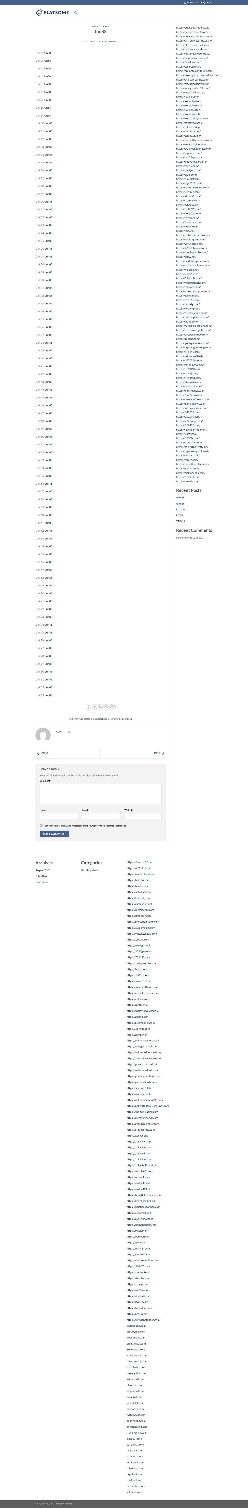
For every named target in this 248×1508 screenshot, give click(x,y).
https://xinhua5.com (138, 1272)
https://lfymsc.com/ (187, 217)
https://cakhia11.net (138, 1183)
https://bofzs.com (137, 969)
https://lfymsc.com (137, 1301)
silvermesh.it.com (137, 1361)
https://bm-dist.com (138, 1248)
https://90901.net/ (187, 273)
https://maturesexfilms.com (142, 1260)
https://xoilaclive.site (139, 1159)
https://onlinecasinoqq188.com (145, 1099)
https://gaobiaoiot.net (139, 903)
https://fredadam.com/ (189, 222)
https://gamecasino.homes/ (192, 57)
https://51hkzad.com (139, 891)
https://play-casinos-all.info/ (192, 44)
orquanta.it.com (136, 1486)
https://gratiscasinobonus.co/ (193, 53)
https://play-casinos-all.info (142, 1064)
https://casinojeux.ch (139, 1093)
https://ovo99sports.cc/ (189, 157)
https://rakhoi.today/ (188, 126)
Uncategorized (100, 26)
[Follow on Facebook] (201, 3)
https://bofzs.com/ (187, 433)
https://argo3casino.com (141, 1129)
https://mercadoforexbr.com (143, 921)
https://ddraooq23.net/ (189, 356)
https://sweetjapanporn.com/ (193, 291)
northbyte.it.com (136, 1367)
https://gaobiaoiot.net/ (189, 386)
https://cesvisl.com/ (187, 165)
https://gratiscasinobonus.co (143, 1076)
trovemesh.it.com (137, 1432)
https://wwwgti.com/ (188, 416)
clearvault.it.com (136, 1373)
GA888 (180, 497)
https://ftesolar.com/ (188, 200)
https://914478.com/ (188, 191)
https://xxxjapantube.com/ (191, 429)
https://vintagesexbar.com (142, 933)
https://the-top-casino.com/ (192, 79)
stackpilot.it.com (136, 1325)
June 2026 (41, 881)
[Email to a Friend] (101, 707)
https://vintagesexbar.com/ (192, 407)
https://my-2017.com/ (189, 183)
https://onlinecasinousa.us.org (144, 1052)
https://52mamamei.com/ (191, 403)
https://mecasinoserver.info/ (192, 83)
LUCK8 (180, 509)
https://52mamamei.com (141, 927)
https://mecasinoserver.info (142, 1117)
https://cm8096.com (138, 1290)
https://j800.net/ (186, 230)
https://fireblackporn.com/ (191, 312)
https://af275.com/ (187, 321)
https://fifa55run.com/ (189, 394)
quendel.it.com (135, 1402)
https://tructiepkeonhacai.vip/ (193, 148)
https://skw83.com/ (187, 481)
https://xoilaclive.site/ (188, 113)
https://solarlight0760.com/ (192, 446)
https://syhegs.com (137, 1284)
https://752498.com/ (188, 425)
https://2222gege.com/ (189, 420)
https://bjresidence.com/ (190, 390)
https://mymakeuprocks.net (143, 993)
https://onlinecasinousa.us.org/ (194, 36)
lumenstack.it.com (137, 1426)
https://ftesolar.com (138, 1278)
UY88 (179, 515)
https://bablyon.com (138, 1236)
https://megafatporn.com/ (191, 282)
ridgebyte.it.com (136, 1414)
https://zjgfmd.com (137, 1016)
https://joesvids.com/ (188, 286)
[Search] (75, 12)
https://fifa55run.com (139, 915)
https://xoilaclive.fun (138, 1153)
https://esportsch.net (139, 1212)
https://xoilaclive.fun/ (188, 109)
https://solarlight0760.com (142, 986)
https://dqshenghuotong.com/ (193, 347)
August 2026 (42, 870)
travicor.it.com (135, 1480)
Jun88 (47, 52)
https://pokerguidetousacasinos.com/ (197, 75)
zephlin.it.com (135, 1474)
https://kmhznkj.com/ (188, 381)
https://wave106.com (139, 981)
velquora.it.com (135, 1379)
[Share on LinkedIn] (113, 707)
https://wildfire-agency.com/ (192, 261)
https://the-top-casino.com (142, 1111)
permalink (127, 718)
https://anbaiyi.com (138, 998)
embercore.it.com (137, 1355)
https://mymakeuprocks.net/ (192, 451)
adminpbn (114, 41)
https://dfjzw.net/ (186, 256)
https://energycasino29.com (143, 1123)
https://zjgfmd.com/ (187, 468)
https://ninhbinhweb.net (141, 874)
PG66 (44, 753)
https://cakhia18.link (138, 1189)
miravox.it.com (135, 1462)
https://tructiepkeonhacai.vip (143, 1206)
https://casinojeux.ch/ (188, 66)
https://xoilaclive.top (139, 1141)
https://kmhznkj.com (138, 897)
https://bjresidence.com (140, 909)
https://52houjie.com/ (189, 278)
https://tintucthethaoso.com (143, 1319)
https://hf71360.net (138, 880)
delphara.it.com (135, 1391)
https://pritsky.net (137, 1313)
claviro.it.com (134, 1438)
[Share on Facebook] (88, 707)
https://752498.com (138, 957)
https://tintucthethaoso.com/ (193, 235)
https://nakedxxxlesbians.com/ (194, 325)
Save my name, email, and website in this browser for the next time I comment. (85, 825)
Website (128, 809)
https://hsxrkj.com (137, 885)
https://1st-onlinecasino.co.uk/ (194, 40)
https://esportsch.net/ (189, 152)
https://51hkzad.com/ (188, 377)
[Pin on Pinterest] (107, 707)
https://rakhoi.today (138, 1177)
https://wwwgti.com (138, 945)
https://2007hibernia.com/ (191, 248)
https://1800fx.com (138, 939)
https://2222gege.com (139, 951)
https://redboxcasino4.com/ (192, 49)
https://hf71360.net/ (188, 368)
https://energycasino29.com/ (193, 88)
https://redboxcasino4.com (142, 1070)
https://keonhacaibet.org (141, 1200)
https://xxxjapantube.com (142, 963)
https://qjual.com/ (186, 174)
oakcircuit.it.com (136, 1420)
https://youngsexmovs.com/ (192, 343)
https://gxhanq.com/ (188, 338)
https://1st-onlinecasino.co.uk (144, 1058)
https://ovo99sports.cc (140, 1218)
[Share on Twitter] (94, 707)
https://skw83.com (137, 1034)
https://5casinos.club (139, 1088)
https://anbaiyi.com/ (188, 455)
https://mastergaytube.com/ (192, 317)
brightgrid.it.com (136, 1343)
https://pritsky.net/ (187, 226)
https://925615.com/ (188, 299)
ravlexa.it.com (135, 1450)
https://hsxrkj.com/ (187, 373)
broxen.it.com (134, 1396)
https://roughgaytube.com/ (192, 252)
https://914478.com (138, 1266)
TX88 (157, 753)
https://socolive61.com (140, 1171)
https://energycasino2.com (142, 1046)
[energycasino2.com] (52, 12)
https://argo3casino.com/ (190, 92)
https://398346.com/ (188, 351)
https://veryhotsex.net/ (189, 243)
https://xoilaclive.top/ (188, 101)
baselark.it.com (135, 1444)
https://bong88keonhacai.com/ (194, 139)
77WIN (180, 521)
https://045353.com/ (188, 412)
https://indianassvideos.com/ (193, 265)
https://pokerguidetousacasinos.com (148, 1105)
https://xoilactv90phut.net (142, 1165)
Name (43, 809)
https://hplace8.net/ (187, 269)
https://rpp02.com (137, 1004)
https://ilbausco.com (138, 1295)
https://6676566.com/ (189, 360)
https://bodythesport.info (141, 1224)
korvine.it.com (135, 1456)
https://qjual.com (136, 1242)
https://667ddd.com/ (188, 477)
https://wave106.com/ (189, 442)
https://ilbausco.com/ (188, 213)
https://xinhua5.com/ (188, 196)
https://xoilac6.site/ (187, 96)
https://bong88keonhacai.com (144, 1194)
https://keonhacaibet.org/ (191, 144)
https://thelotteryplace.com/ (192, 464)
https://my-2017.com (139, 1254)
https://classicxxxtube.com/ (192, 334)
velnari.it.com (134, 1491)
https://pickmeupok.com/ (190, 472)
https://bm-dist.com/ (188, 178)
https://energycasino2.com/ (192, 31)
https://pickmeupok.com (141, 1022)
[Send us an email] (211, 3)
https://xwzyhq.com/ (188, 308)
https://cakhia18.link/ (188, 135)
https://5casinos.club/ (188, 62)
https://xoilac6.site (137, 1135)
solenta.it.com (135, 1468)
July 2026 (41, 876)
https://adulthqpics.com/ (190, 239)
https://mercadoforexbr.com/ (193, 399)
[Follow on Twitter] (208, 3)
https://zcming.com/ (187, 295)
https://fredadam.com (139, 1307)
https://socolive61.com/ (190, 122)
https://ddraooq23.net (140, 862)
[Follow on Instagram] (204, 3)
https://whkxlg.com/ (188, 304)
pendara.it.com (135, 1408)
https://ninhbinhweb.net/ (190, 364)
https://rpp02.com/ (187, 459)
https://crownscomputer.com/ (193, 330)
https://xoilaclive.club (139, 1147)
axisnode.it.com (136, 1337)
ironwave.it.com (136, 1349)
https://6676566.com (139, 868)
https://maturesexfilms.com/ (192, 187)
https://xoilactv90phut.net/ (192, 118)
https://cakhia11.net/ (188, 131)
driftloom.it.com (136, 1331)
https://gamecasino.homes (142, 1082)
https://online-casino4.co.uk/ (193, 27)
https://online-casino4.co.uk (143, 1040)
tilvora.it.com (134, 1385)
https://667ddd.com (138, 1028)
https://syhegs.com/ (187, 204)
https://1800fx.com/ (188, 438)
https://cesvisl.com (137, 1230)
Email (85, 809)
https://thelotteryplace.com (143, 1010)
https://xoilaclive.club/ (189, 105)
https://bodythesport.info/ (191, 161)
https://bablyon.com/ (188, 170)
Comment (45, 780)
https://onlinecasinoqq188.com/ (194, 70)
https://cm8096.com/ (188, 209)
